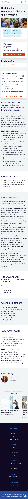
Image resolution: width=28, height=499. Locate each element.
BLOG (14, 450)
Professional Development (12, 36)
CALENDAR (14, 434)
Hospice (6, 33)
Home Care (7, 30)
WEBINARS (14, 431)
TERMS (17, 477)
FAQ (14, 455)
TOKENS (14, 436)
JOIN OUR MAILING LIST (14, 466)
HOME (14, 447)
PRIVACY (11, 477)
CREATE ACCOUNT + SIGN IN (14, 463)
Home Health (16, 30)
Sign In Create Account (14, 54)
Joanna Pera (14, 377)
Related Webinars (12, 65)
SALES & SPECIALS (14, 439)
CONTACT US (14, 469)
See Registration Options (10, 96)
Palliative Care (16, 33)
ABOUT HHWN (14, 452)
